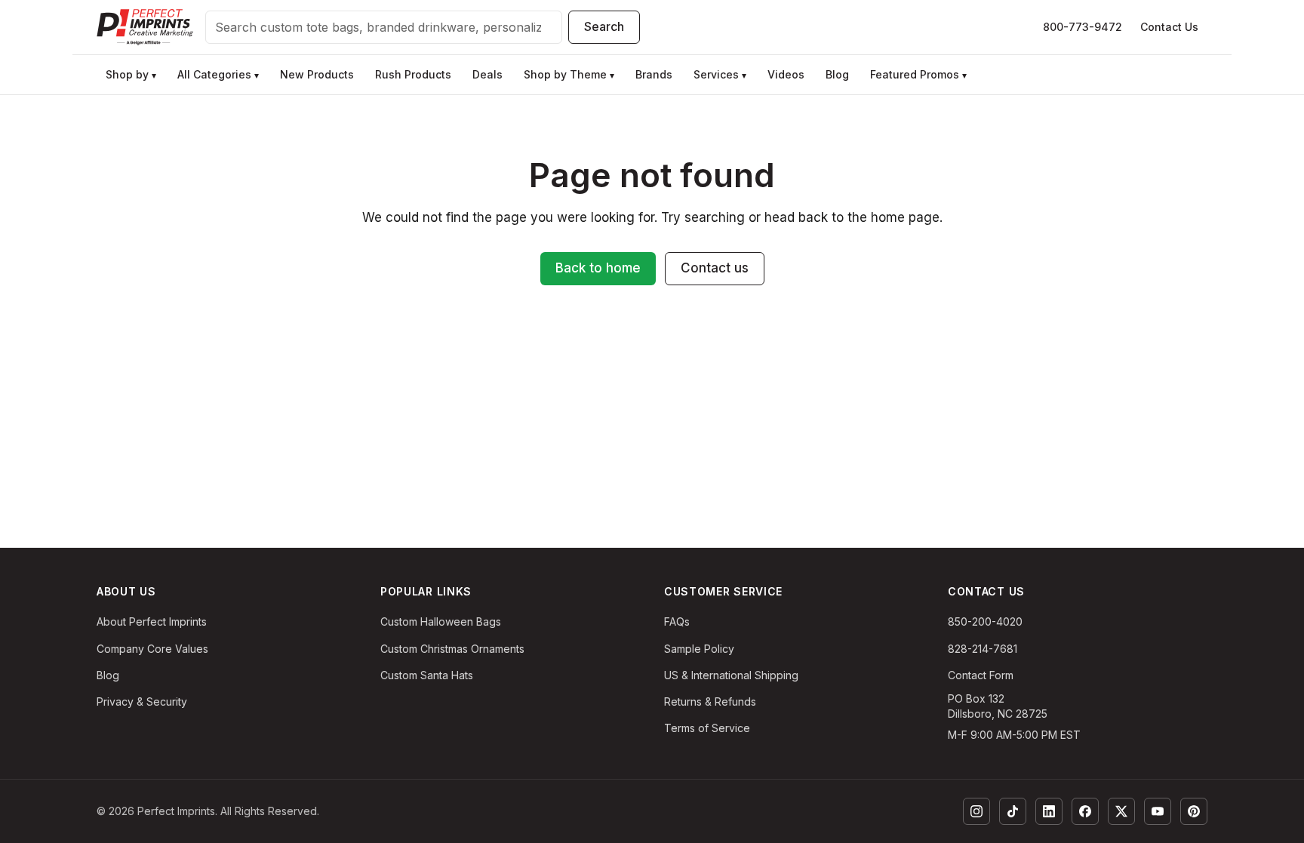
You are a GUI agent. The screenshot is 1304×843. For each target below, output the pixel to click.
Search (604, 26)
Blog (108, 675)
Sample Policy (699, 648)
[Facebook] (1085, 811)
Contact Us (1169, 26)
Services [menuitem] (720, 74)
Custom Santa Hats (426, 675)
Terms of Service (707, 727)
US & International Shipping (731, 675)
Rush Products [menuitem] (413, 74)
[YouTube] (1157, 811)
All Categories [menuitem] (218, 74)
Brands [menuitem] (653, 74)
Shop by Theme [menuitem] (569, 74)
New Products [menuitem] (317, 74)
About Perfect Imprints (152, 621)
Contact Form (980, 675)
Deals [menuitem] (487, 74)
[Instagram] (976, 811)
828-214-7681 (982, 648)
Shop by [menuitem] (131, 74)
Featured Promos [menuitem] (918, 74)
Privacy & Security (142, 701)
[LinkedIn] (1049, 811)
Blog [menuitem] (837, 74)
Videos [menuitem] (785, 74)
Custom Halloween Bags (440, 621)
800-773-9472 (1082, 26)
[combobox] (383, 27)
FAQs (677, 621)
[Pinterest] (1193, 811)
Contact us (715, 267)
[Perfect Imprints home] (145, 27)
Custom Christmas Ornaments (452, 648)
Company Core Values (152, 648)
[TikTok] (1012, 811)
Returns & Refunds (710, 701)
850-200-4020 (985, 621)
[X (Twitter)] (1121, 811)
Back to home (598, 267)
